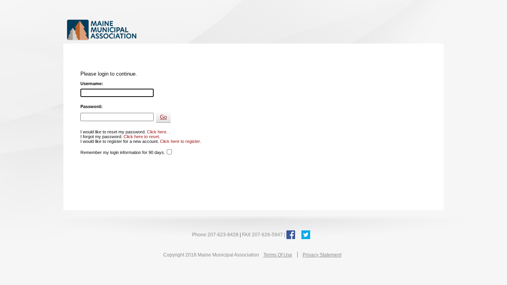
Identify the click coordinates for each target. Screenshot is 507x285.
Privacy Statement (322, 255)
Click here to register (180, 141)
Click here (156, 131)
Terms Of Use (277, 255)
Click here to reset (141, 136)
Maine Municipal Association (148, 29)
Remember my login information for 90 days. (122, 152)
